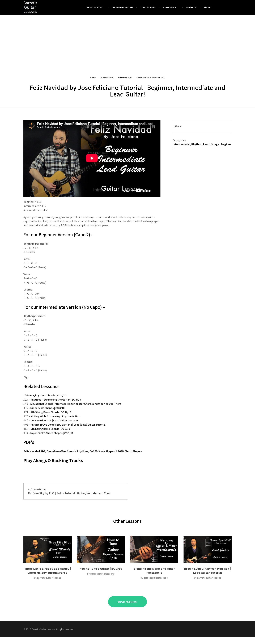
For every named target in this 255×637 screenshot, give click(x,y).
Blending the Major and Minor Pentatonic (154, 571)
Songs (215, 144)
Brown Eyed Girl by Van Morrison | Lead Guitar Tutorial (207, 571)
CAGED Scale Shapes (102, 451)
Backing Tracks (67, 460)
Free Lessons (107, 77)
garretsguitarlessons (49, 577)
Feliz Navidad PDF (34, 451)
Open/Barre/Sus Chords (61, 451)
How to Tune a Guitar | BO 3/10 (100, 569)
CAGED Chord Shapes (129, 451)
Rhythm (196, 144)
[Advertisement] (127, 41)
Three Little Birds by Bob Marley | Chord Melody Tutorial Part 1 (47, 571)
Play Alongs (35, 460)
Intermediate (124, 77)
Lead (206, 144)
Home (93, 77)
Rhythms (82, 451)
